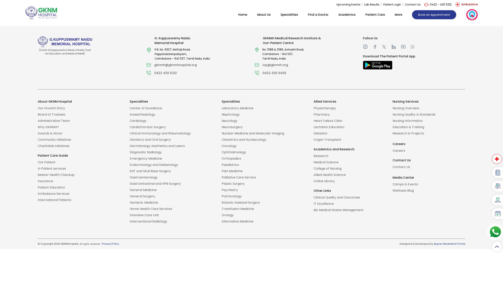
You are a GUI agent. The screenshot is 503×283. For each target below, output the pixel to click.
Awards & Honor (50, 133)
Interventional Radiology (148, 221)
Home (242, 15)
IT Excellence (324, 203)
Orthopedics (231, 158)
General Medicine (143, 190)
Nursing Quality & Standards (414, 114)
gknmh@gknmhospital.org (175, 65)
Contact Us (412, 4)
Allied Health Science (330, 175)
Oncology (229, 146)
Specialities (289, 15)
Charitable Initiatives (54, 146)
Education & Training (408, 127)
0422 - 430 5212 (441, 4)
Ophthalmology (234, 152)
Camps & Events (405, 184)
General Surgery (142, 196)
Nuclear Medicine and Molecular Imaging (253, 133)
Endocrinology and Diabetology (154, 165)
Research (321, 156)
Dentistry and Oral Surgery (150, 139)
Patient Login (392, 4)
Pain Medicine (232, 171)
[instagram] (365, 46)
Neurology (229, 121)
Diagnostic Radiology (146, 152)
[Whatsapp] (413, 46)
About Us (264, 15)
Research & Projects (408, 133)
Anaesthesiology (142, 114)
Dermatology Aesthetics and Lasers (157, 146)
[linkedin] (393, 46)
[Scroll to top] (497, 246)
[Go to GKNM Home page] (41, 12)
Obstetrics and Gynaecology (244, 139)
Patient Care (375, 15)
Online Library (324, 181)
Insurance (45, 181)
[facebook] (375, 46)
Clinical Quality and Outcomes (337, 197)
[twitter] (384, 46)
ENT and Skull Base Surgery (150, 171)
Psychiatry (230, 190)
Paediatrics (230, 165)
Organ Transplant (327, 139)
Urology (228, 215)
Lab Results (371, 4)
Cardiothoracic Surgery (148, 127)
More (398, 15)
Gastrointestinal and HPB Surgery (155, 183)
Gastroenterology (144, 177)
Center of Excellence (146, 108)
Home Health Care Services (151, 209)
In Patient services (52, 168)
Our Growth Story (51, 108)
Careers (399, 150)
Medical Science (326, 162)
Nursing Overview (406, 108)
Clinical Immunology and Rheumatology (160, 133)
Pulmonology (232, 196)
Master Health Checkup (56, 175)
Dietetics (320, 133)
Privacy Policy (110, 244)
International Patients (54, 200)
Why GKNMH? (48, 127)
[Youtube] (403, 46)
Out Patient (46, 162)
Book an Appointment (434, 15)
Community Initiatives (54, 139)
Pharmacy (322, 114)
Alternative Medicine (237, 221)
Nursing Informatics (408, 121)
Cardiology (138, 121)
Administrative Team (54, 121)
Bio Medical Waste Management (338, 210)
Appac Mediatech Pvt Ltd (449, 244)
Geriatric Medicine (144, 202)
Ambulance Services (53, 193)
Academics (347, 15)
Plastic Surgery (233, 183)
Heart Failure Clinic (328, 121)
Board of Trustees (51, 114)
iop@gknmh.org (275, 65)
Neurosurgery (232, 127)
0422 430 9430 (274, 73)
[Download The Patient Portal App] (377, 65)
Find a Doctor (318, 15)
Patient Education (51, 187)
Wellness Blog (403, 190)
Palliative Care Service (239, 177)
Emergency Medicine (146, 158)
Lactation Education (329, 127)
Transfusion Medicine (238, 209)
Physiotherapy (325, 108)
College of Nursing (327, 168)
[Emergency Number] (497, 159)
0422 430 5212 (165, 73)
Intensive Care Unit (144, 215)
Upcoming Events (348, 4)
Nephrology (231, 114)
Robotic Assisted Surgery (241, 202)
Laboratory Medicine (237, 108)
